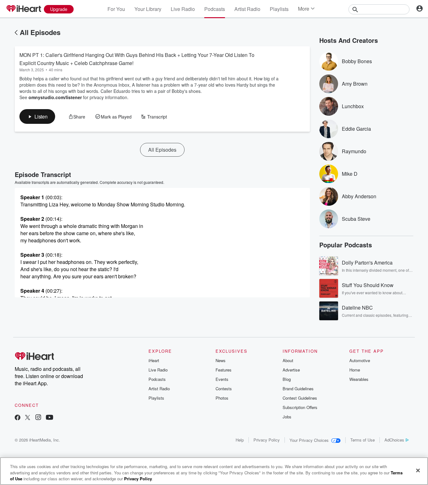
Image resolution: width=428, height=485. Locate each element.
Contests (224, 389)
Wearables (358, 379)
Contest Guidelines (300, 398)
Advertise (291, 370)
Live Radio (183, 9)
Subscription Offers (300, 407)
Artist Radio (247, 9)
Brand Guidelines (298, 389)
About (288, 360)
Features (224, 370)
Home (354, 370)
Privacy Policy (266, 440)
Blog (287, 379)
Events (222, 379)
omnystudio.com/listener (55, 97)
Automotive (359, 360)
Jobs (287, 417)
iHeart (154, 360)
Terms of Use (362, 440)
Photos (222, 398)
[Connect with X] (27, 418)
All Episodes (40, 32)
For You (116, 9)
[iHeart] (23, 9)
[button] (37, 116)
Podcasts (214, 9)
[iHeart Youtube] (49, 418)
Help (240, 440)
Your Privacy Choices (309, 440)
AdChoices (394, 440)
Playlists (279, 9)
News (221, 360)
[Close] (418, 470)
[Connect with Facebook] (17, 418)
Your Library (147, 9)
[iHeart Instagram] (38, 418)
